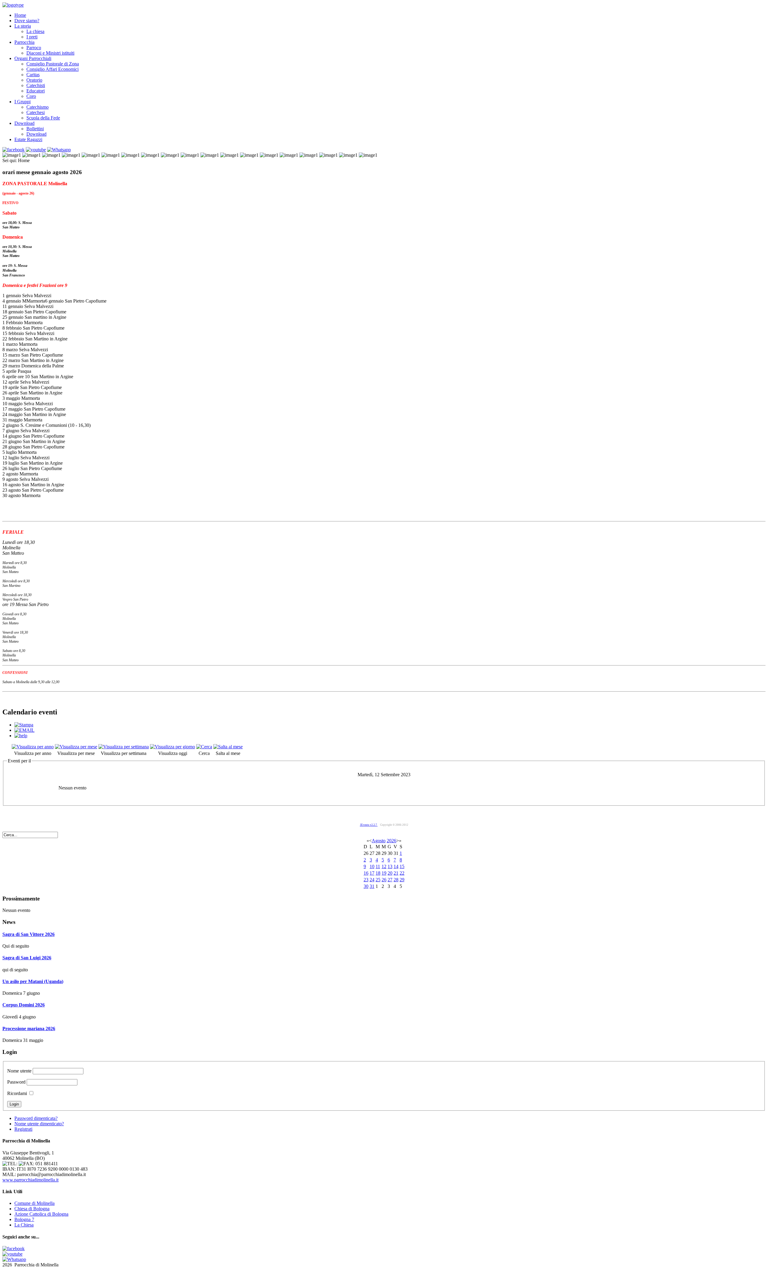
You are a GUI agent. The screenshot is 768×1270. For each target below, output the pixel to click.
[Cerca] (204, 746)
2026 (391, 840)
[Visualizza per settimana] (123, 746)
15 (402, 866)
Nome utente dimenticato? (39, 1123)
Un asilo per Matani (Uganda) (32, 981)
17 (372, 873)
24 (372, 879)
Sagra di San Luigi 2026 (26, 957)
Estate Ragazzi (28, 139)
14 (396, 866)
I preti (32, 36)
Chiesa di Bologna (32, 1208)
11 (378, 866)
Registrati (23, 1129)
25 (378, 879)
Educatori (35, 90)
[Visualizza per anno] (33, 746)
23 (366, 879)
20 (390, 873)
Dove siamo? (26, 20)
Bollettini (35, 128)
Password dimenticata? (36, 1118)
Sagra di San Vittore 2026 (28, 934)
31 (372, 886)
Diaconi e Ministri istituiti (50, 53)
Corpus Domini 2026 (23, 1004)
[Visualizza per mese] (76, 746)
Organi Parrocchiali (32, 58)
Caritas (33, 74)
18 (378, 873)
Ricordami (17, 1093)
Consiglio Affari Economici (52, 69)
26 (384, 879)
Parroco (33, 47)
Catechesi (35, 112)
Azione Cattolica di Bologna (41, 1214)
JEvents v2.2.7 (369, 824)
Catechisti (35, 85)
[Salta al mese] (228, 746)
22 (402, 873)
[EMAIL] (24, 730)
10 (372, 866)
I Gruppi (22, 101)
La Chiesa (24, 1224)
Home (20, 15)
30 (366, 886)
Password (16, 1081)
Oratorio (34, 80)
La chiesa (35, 31)
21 (396, 873)
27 (390, 879)
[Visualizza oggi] (172, 746)
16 (366, 873)
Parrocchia (24, 42)
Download (24, 123)
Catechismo (37, 107)
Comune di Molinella (34, 1203)
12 (384, 866)
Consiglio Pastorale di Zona (52, 63)
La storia (22, 26)
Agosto (379, 840)
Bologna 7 (24, 1219)
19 (384, 873)
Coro (31, 96)
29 (402, 879)
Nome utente (19, 1070)
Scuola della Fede (43, 117)
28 (396, 879)
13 (390, 866)
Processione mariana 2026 (28, 1028)
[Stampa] (23, 724)
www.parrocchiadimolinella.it (30, 1179)
